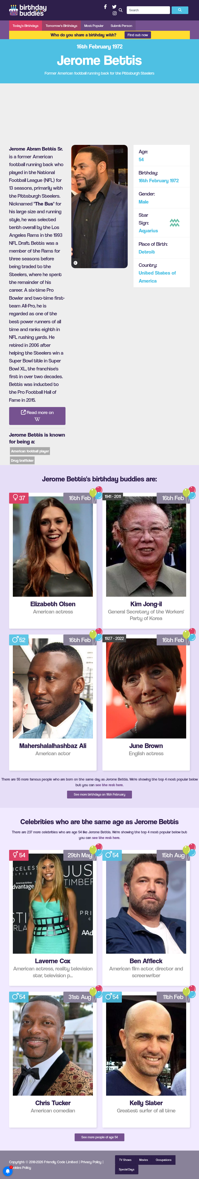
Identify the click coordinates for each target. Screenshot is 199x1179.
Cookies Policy (20, 1167)
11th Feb (173, 997)
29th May (80, 855)
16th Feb (80, 498)
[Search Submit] (180, 10)
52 (22, 640)
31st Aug (80, 997)
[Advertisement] (99, 112)
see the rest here (109, 785)
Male (144, 202)
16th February (154, 180)
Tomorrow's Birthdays (61, 26)
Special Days (126, 1169)
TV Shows (125, 1160)
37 (22, 498)
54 (141, 159)
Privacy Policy (91, 1162)
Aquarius (148, 230)
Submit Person (121, 26)
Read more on (40, 412)
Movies (143, 1160)
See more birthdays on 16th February (99, 794)
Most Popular (94, 26)
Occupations (163, 1160)
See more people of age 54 (99, 1137)
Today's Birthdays (25, 26)
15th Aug (173, 855)
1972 (174, 180)
